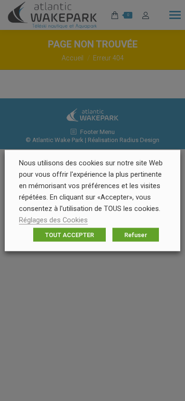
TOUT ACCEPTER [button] (69, 235)
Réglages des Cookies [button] (53, 220)
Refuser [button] (135, 235)
